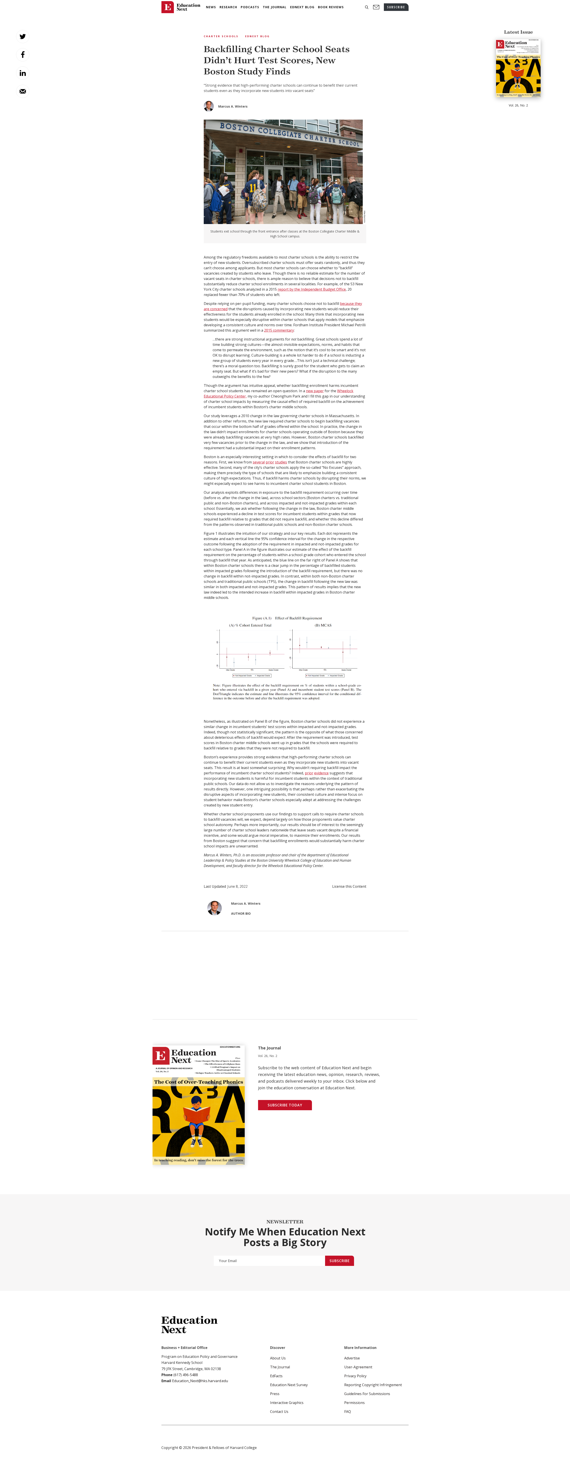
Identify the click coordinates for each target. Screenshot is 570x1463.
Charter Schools (221, 36)
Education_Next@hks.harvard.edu (199, 1380)
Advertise (352, 1358)
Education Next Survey (289, 1384)
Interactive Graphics (286, 1402)
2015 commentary (279, 330)
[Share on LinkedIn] (22, 73)
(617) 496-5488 (185, 1374)
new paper (315, 390)
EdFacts (276, 1375)
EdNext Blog (257, 36)
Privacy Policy (355, 1375)
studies (281, 462)
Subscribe (340, 1260)
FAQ (347, 1411)
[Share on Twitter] (22, 36)
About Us (278, 1358)
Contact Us (279, 1411)
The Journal (280, 1367)
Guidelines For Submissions (367, 1393)
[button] (366, 7)
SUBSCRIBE (396, 7)
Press (274, 1393)
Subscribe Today (285, 1105)
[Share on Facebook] (22, 54)
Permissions (354, 1402)
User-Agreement (358, 1367)
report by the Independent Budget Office (312, 289)
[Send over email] (22, 91)
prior (270, 462)
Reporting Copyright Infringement (373, 1384)
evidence (321, 773)
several (259, 462)
